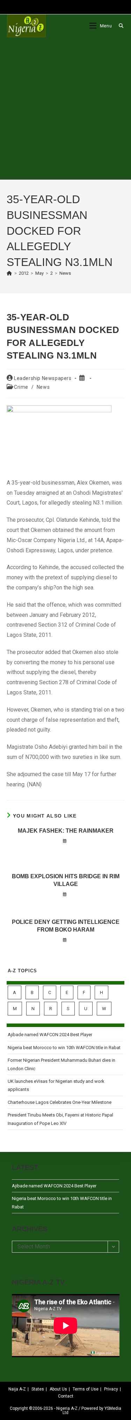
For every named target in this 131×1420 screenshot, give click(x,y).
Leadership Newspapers (43, 378)
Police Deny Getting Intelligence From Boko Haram (65, 926)
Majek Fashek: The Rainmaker (66, 831)
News (65, 273)
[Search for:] (118, 25)
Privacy (111, 1389)
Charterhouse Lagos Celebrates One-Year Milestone (59, 1102)
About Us (58, 1389)
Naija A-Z (17, 1389)
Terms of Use (86, 1389)
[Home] (9, 273)
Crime (21, 387)
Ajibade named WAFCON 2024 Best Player (50, 1034)
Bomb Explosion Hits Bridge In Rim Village (65, 880)
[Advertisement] (65, 108)
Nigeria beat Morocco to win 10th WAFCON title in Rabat (64, 1047)
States (37, 1389)
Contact (65, 1396)
